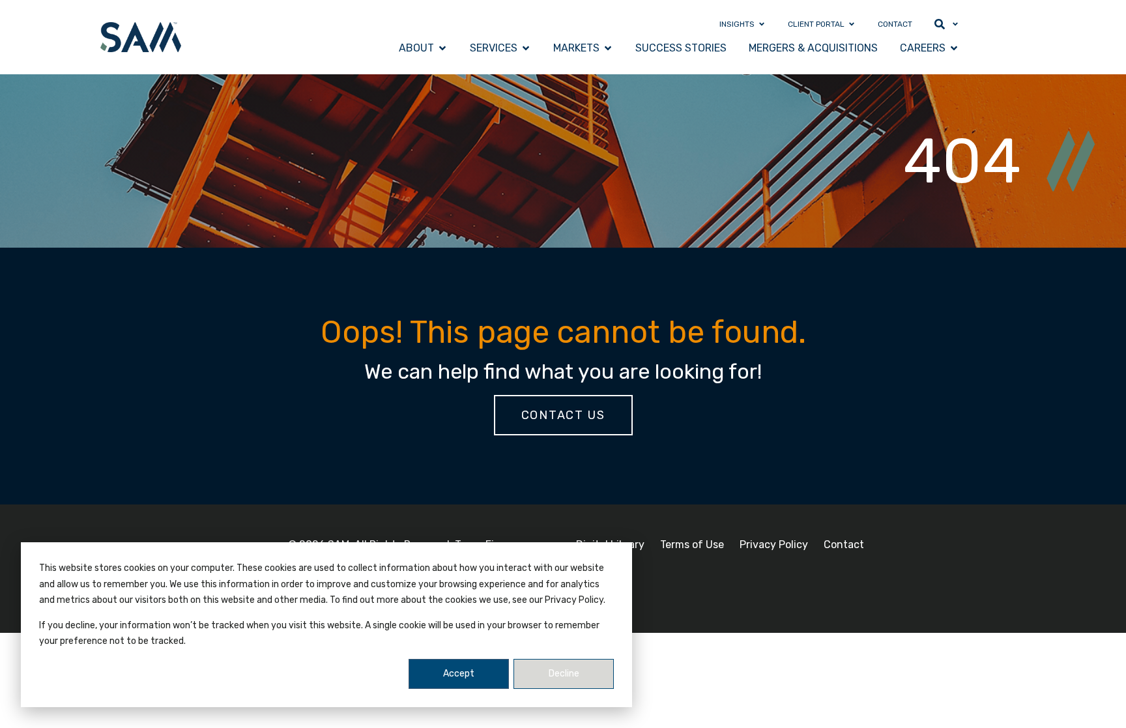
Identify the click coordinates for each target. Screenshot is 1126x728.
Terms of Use (692, 544)
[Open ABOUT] (442, 48)
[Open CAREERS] (954, 48)
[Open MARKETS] (608, 48)
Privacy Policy (774, 544)
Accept (458, 673)
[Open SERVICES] (526, 48)
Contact (844, 544)
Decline (564, 673)
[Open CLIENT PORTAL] (852, 24)
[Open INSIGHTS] (762, 24)
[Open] (955, 24)
